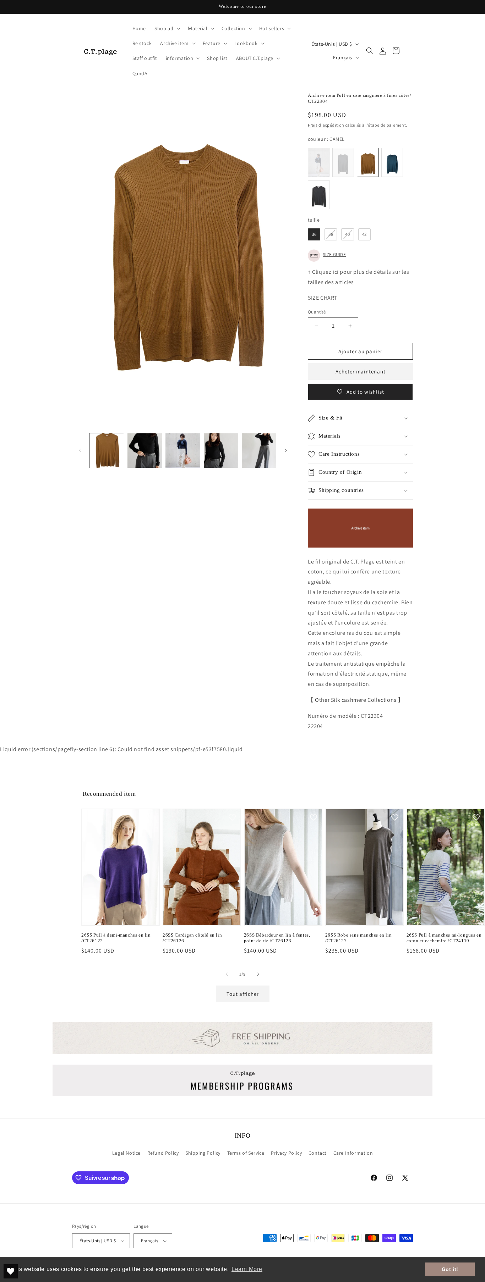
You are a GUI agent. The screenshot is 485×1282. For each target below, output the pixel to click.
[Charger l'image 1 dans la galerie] (106, 450)
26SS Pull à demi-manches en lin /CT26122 (116, 938)
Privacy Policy (286, 1153)
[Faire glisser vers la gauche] (80, 450)
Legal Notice (126, 1153)
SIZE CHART (323, 297)
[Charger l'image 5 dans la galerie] (259, 450)
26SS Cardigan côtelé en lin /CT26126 (192, 938)
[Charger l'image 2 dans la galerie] (144, 450)
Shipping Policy (202, 1153)
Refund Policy (163, 1153)
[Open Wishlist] (11, 1271)
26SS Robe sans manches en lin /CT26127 (358, 938)
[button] (166, 28)
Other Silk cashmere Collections (356, 700)
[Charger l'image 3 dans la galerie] (182, 450)
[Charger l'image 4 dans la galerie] (221, 450)
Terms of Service (246, 1153)
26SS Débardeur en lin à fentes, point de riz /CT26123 (277, 938)
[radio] (318, 162)
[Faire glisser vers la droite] (286, 450)
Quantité (317, 312)
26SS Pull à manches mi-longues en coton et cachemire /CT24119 (444, 938)
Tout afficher (243, 993)
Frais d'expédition (326, 125)
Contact (318, 1153)
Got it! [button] (450, 1269)
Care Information (353, 1153)
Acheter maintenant (361, 371)
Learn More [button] (246, 1269)
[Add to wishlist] (151, 817)
